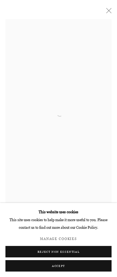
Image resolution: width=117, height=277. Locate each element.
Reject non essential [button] (59, 251)
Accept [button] (58, 265)
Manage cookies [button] (58, 239)
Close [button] (107, 12)
